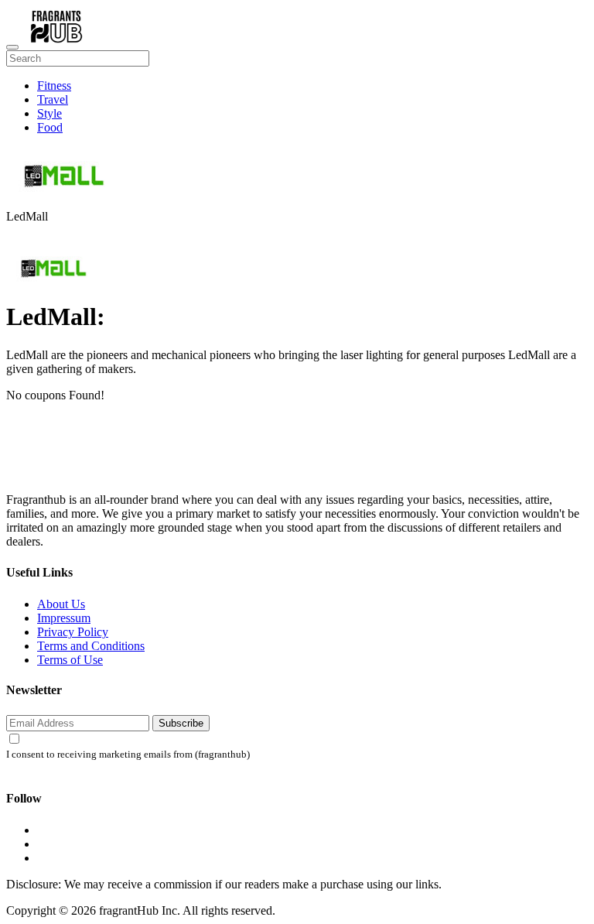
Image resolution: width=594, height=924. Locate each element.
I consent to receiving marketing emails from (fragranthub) (128, 754)
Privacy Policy (72, 631)
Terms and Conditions (91, 645)
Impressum (63, 618)
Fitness (54, 85)
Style (49, 113)
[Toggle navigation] (12, 47)
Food (50, 127)
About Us (61, 604)
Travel (52, 99)
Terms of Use (70, 659)
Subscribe (181, 723)
